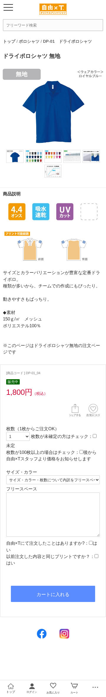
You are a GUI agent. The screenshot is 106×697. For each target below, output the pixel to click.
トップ (9, 41)
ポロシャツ (29, 41)
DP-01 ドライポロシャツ (67, 41)
